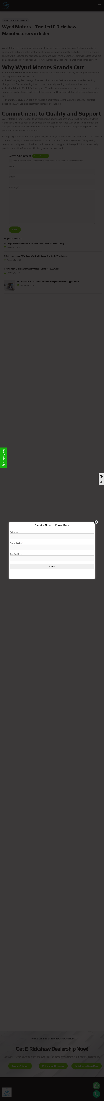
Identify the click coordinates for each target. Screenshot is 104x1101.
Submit (52, 566)
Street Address (16, 554)
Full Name (14, 532)
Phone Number (16, 543)
